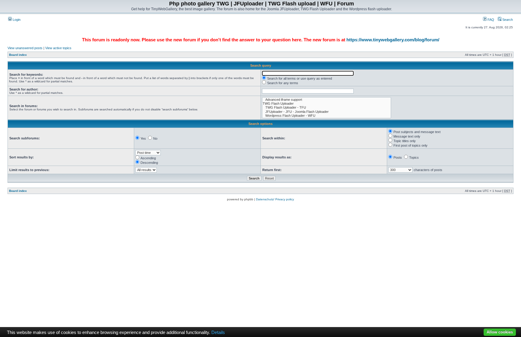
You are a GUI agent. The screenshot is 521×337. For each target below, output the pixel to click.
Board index (18, 54)
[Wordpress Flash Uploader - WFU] (326, 116)
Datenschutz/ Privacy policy (275, 199)
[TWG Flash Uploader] (326, 104)
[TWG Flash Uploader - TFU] (326, 108)
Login (16, 19)
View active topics (58, 48)
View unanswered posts (25, 48)
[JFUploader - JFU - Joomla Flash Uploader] (326, 112)
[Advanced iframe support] (326, 100)
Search (507, 19)
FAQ (490, 19)
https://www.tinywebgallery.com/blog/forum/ (392, 39)
